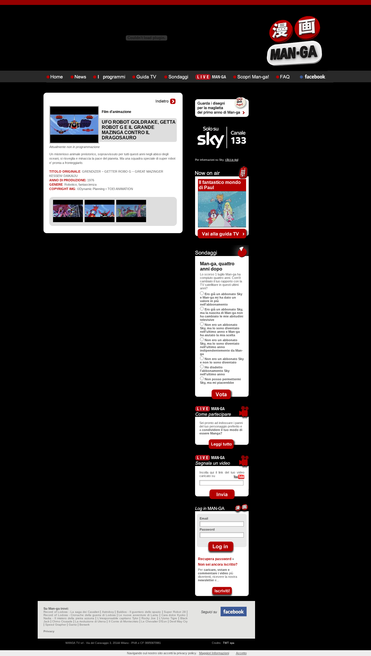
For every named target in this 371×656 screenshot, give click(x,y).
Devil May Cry (179, 621)
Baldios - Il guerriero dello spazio (139, 611)
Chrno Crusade (62, 621)
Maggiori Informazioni (214, 653)
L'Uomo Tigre (168, 618)
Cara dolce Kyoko (173, 615)
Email (204, 518)
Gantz (73, 624)
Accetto (241, 653)
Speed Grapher (55, 624)
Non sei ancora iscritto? (217, 564)
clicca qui (231, 159)
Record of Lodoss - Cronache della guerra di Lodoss (79, 615)
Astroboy (108, 611)
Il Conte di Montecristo (124, 621)
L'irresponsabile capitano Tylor (117, 618)
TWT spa (228, 643)
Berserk (84, 624)
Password (207, 529)
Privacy (48, 631)
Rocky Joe (148, 618)
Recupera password (214, 559)
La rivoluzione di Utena (90, 621)
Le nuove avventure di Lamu (138, 615)
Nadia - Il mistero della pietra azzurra (68, 618)
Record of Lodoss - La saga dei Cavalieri (71, 611)
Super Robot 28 (175, 611)
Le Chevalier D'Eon (154, 621)
